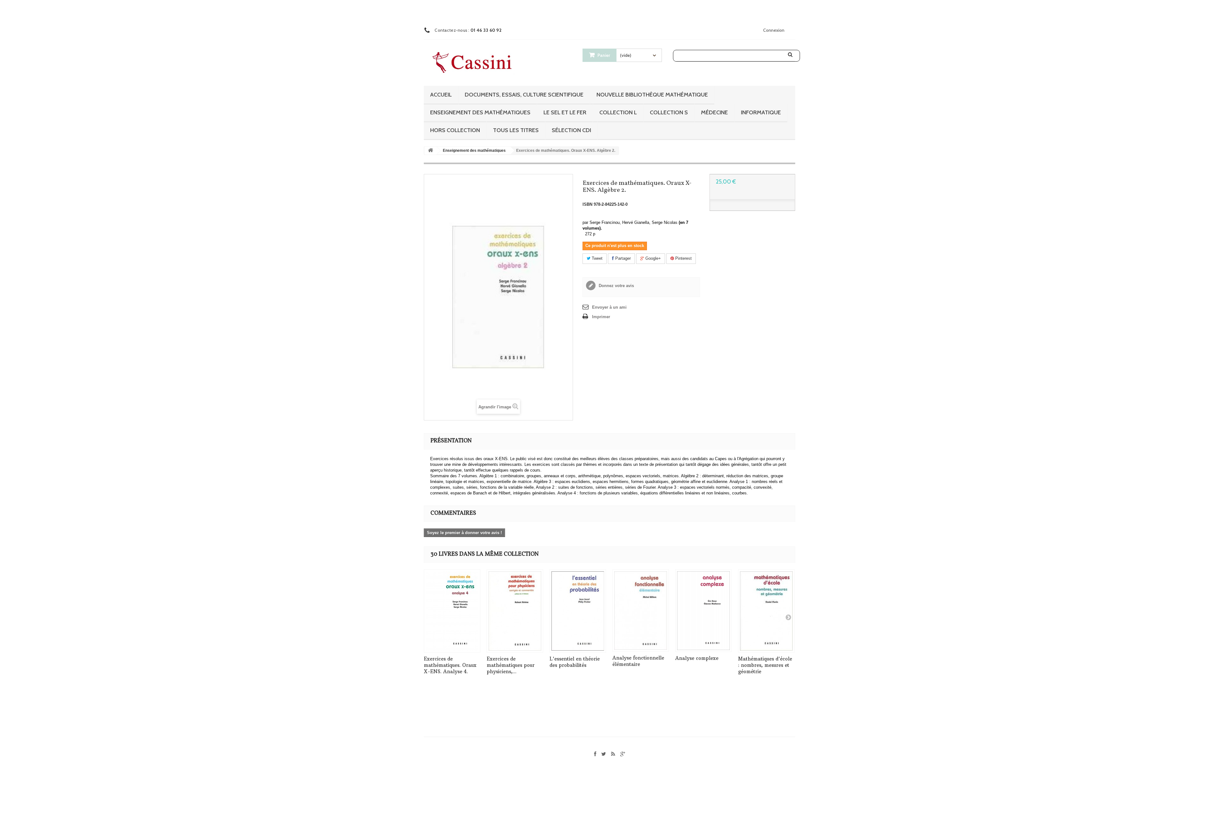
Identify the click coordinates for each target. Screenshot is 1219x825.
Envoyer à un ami (609, 307)
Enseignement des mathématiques (480, 112)
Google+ (652, 258)
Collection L (618, 112)
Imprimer (601, 316)
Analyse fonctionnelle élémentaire (638, 661)
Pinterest (683, 258)
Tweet (596, 258)
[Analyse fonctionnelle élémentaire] (640, 610)
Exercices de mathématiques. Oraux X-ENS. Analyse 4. (450, 665)
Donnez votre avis (615, 285)
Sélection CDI (571, 130)
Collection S (669, 112)
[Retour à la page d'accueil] (430, 151)
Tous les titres (516, 130)
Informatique (761, 112)
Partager (622, 258)
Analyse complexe (696, 658)
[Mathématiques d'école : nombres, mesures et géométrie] (766, 611)
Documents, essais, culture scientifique (524, 94)
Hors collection (455, 130)
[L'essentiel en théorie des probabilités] (578, 611)
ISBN (587, 204)
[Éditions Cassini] (474, 63)
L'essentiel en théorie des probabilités (575, 662)
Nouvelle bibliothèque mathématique (652, 94)
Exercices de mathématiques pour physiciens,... (511, 665)
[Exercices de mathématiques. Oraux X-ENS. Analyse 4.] (452, 611)
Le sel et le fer (564, 112)
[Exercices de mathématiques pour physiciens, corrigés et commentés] (515, 611)
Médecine (714, 112)
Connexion (773, 30)
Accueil (441, 94)
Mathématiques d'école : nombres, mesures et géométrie (765, 665)
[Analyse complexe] (703, 610)
